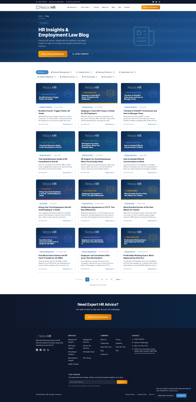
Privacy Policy (130, 394)
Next (118, 279)
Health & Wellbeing (48, 77)
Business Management (62, 72)
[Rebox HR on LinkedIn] (37, 350)
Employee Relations (106, 72)
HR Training (87, 358)
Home (40, 16)
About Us (105, 7)
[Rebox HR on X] (48, 350)
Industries (119, 343)
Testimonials (104, 343)
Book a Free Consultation (53, 54)
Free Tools (85, 7)
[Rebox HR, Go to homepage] (46, 7)
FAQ (119, 7)
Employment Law (128, 72)
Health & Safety (73, 364)
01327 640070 (42, 2)
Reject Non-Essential (165, 395)
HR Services (71, 7)
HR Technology (90, 77)
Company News (85, 72)
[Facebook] (156, 2)
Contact (127, 7)
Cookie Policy (142, 394)
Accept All (181, 395)
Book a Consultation (150, 7)
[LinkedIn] (153, 2)
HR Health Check (89, 352)
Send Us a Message (57, 2)
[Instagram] (159, 2)
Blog (113, 7)
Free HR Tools (120, 347)
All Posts (42, 72)
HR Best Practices (70, 77)
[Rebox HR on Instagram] (44, 350)
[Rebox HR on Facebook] (41, 350)
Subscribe (122, 382)
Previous (79, 279)
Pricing (96, 7)
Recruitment (109, 77)
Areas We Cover (106, 347)
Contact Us (104, 354)
